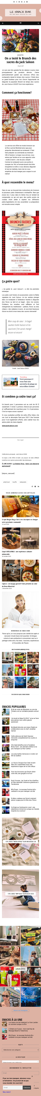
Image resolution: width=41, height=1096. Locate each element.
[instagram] (16, 1)
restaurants (23, 482)
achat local (6, 482)
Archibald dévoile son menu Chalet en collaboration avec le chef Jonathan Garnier (24, 729)
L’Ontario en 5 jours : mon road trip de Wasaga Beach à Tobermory (21, 1030)
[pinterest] (21, 1)
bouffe (15, 482)
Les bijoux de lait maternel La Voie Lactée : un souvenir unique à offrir (23, 1023)
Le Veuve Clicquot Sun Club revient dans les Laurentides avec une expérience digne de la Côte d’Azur (23, 764)
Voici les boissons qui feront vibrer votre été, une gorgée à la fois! (23, 772)
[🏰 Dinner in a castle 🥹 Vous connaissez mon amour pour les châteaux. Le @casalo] (33, 682)
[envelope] (26, 1)
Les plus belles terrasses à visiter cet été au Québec (24, 755)
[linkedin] (19, 1)
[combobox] (20, 1061)
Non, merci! (7, 1092)
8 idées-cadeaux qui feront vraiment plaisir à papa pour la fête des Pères (23, 799)
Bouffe (20, 55)
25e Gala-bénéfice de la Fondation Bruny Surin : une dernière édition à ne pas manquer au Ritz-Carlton (24, 747)
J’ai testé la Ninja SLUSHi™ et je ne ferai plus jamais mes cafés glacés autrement (25, 720)
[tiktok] (24, 1)
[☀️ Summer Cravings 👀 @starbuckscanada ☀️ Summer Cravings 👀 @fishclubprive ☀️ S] (8, 670)
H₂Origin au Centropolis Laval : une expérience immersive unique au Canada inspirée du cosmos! (25, 809)
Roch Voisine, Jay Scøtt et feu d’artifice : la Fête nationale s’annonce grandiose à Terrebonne (25, 782)
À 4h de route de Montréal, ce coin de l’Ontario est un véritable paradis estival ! (25, 711)
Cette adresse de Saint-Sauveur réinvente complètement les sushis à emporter (24, 738)
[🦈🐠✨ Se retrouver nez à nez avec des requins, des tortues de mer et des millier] (20, 682)
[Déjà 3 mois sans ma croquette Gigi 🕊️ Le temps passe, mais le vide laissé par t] (33, 657)
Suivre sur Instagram (21, 1010)
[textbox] (20, 1062)
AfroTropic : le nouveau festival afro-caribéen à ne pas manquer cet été (23, 790)
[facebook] (14, 1)
